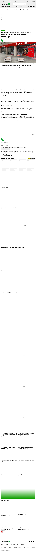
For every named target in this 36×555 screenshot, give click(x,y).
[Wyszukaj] (24, 4)
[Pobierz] (1, 17)
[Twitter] (28, 541)
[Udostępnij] (1, 19)
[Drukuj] (1, 15)
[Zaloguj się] (29, 4)
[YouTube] (34, 541)
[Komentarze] (1, 12)
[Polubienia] (1, 10)
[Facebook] (30, 541)
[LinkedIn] (32, 541)
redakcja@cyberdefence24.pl (6, 155)
